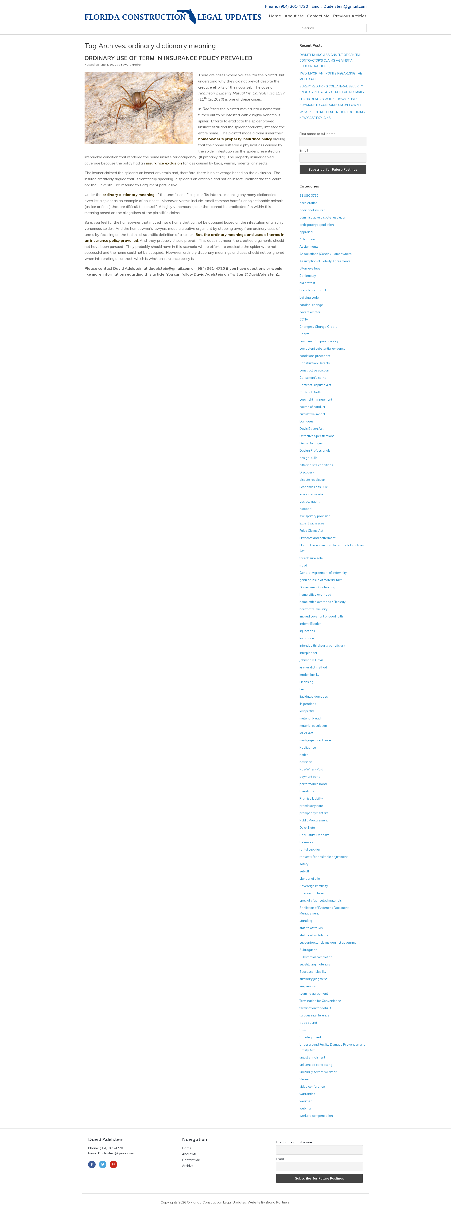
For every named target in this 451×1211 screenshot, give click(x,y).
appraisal (306, 232)
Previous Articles (349, 16)
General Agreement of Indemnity (323, 572)
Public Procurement (313, 820)
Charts (304, 334)
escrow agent (309, 501)
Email (303, 150)
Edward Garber (131, 64)
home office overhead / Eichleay (322, 602)
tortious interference (314, 1015)
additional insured (312, 210)
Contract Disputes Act (315, 385)
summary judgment (313, 979)
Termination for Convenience (320, 1001)
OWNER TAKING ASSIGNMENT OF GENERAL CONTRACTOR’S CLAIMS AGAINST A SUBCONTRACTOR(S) (330, 60)
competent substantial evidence (322, 348)
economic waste (311, 494)
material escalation (313, 725)
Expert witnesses (311, 523)
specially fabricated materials (320, 900)
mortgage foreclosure (315, 740)
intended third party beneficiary (322, 645)
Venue (304, 1079)
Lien (302, 689)
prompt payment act (313, 813)
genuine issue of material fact (320, 580)
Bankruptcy (307, 275)
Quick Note (307, 827)
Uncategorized (310, 1037)
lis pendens (307, 704)
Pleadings (306, 791)
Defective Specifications (316, 436)
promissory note (311, 806)
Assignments (309, 246)
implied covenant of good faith (321, 616)
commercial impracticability (318, 341)
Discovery (306, 472)
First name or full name (317, 134)
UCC (302, 1030)
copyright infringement (315, 399)
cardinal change (311, 305)
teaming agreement (313, 993)
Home (275, 16)
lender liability (309, 674)
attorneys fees (309, 268)
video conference (312, 1086)
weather (305, 1101)
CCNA (303, 319)
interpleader (308, 653)
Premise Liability (311, 798)
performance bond (313, 784)
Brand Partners (278, 1202)
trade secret (308, 1022)
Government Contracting (317, 587)
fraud (303, 565)
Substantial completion (315, 957)
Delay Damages (311, 443)
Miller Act (306, 733)
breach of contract (312, 290)
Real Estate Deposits (314, 835)
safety (303, 864)
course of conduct (312, 407)
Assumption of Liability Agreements (324, 261)
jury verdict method (313, 667)
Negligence (307, 747)
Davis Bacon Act (311, 428)
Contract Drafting (311, 392)
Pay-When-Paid (311, 769)
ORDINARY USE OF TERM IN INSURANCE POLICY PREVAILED (168, 58)
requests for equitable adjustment (323, 857)
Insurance (306, 638)
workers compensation (316, 1115)
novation (305, 762)
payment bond (309, 776)
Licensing (306, 682)
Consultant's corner (313, 377)
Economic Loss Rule (313, 487)
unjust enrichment (312, 1057)
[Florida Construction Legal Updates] (173, 16)
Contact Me (318, 16)
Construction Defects (314, 363)
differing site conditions (316, 465)
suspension (307, 986)
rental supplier (309, 849)
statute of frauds (311, 928)
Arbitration (307, 239)
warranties (307, 1094)
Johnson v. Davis (311, 660)
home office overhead (315, 594)
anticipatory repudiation (316, 225)
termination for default (315, 1008)
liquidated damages (313, 696)
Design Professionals (314, 450)
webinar (305, 1108)
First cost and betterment (317, 538)
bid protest (307, 283)
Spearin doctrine (311, 893)
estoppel (305, 509)
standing (305, 920)
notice (303, 755)
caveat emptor (309, 312)
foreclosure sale (311, 558)
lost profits (307, 711)
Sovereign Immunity (313, 886)
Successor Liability (312, 971)
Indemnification (310, 623)
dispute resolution (312, 479)
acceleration (308, 203)
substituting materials (314, 964)
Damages (306, 421)
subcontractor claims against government (329, 942)
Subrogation (308, 950)
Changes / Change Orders (318, 326)
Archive (187, 1166)
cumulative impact (312, 414)
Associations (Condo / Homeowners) (326, 254)
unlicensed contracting (315, 1064)
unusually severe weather (318, 1072)
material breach (310, 718)
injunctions (307, 631)
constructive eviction (314, 370)
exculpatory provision (314, 516)
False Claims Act (311, 530)
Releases (306, 842)
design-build (308, 458)
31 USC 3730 (309, 195)
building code (309, 297)
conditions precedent (314, 356)
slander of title (309, 878)
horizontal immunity (313, 609)
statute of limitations (313, 935)
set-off (304, 871)
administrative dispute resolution (322, 217)
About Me (294, 16)
